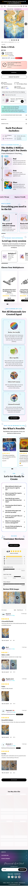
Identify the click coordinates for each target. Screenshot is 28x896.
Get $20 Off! (17, 874)
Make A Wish (16, 42)
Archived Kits (22, 882)
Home (2, 42)
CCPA (12, 882)
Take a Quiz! (10, 874)
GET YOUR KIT (14, 418)
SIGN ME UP (22, 869)
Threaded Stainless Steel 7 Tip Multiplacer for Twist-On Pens (9, 291)
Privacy (8, 882)
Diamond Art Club (16, 884)
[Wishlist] (24, 6)
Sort (15, 610)
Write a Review (15, 546)
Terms (4, 882)
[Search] (21, 6)
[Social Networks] (9, 877)
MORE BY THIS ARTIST (14, 77)
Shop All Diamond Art (9, 42)
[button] (26, 24)
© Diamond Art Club (9, 293)
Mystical (14, 72)
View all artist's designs (9, 54)
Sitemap (16, 882)
